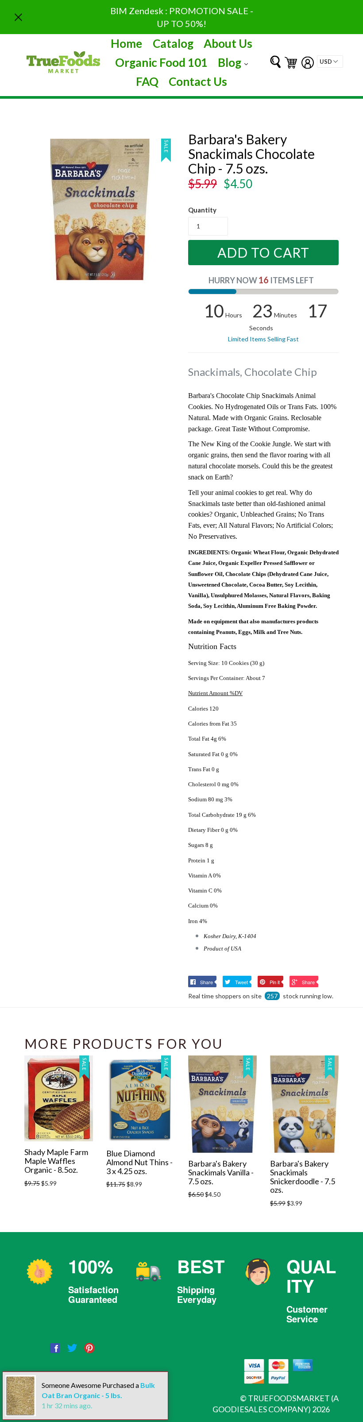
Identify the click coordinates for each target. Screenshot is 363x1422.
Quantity (202, 210)
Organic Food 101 (161, 62)
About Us (228, 43)
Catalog (173, 43)
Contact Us (198, 81)
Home (126, 43)
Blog (235, 62)
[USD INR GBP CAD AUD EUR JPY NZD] (330, 61)
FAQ (147, 81)
